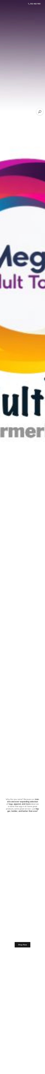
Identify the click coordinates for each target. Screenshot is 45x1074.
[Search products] (40, 112)
